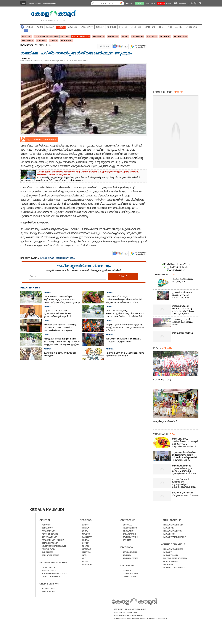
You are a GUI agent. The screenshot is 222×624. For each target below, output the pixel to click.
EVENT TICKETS (48, 567)
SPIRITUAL (150, 27)
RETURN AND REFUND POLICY (54, 573)
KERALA (50, 27)
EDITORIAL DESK (49, 588)
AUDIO (40, 27)
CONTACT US (47, 528)
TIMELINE (26, 36)
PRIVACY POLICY (48, 531)
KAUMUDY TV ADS (130, 537)
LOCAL (61, 27)
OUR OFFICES (47, 552)
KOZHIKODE (28, 40)
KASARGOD (66, 40)
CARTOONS (191, 27)
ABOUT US (46, 525)
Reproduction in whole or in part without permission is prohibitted (140, 618)
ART (170, 27)
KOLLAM (65, 36)
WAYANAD (41, 40)
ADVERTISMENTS (130, 528)
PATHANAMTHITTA (81, 36)
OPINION (111, 27)
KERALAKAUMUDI (130, 552)
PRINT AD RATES (48, 549)
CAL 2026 (182, 3)
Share (106, 46)
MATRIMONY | (151, 3)
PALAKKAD (165, 36)
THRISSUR (152, 36)
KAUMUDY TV (168, 528)
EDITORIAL (127, 525)
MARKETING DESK (49, 592)
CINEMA (100, 27)
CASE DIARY (87, 27)
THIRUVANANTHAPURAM (46, 36)
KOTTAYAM (113, 36)
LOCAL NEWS (47, 258)
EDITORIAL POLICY (49, 537)
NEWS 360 (72, 27)
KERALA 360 (168, 564)
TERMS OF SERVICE (50, 534)
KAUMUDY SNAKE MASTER (174, 567)
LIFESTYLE (136, 27)
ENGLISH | (130, 3)
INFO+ (162, 27)
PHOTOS (123, 27)
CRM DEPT (127, 540)
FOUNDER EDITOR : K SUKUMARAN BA (42, 3)
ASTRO (178, 27)
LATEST (29, 27)
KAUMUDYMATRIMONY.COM (174, 537)
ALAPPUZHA (99, 36)
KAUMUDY (127, 555)
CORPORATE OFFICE (50, 555)
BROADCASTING (129, 534)
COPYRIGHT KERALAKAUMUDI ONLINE (130, 609)
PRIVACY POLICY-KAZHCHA (53, 540)
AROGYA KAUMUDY (171, 561)
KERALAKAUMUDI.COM (172, 531)
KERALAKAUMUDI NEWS (173, 549)
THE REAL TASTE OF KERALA (175, 558)
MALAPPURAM (180, 36)
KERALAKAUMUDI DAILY (173, 525)
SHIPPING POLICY (49, 570)
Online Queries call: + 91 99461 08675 (128, 615)
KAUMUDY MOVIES (130, 558)
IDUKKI (125, 36)
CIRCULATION (128, 531)
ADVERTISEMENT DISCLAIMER (54, 546)
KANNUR (54, 40)
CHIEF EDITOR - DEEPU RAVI (125, 612)
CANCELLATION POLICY (51, 576)
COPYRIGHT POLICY (50, 543)
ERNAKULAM (137, 36)
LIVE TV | (172, 3)
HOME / (23, 45)
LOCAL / (31, 45)
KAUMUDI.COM (169, 534)
